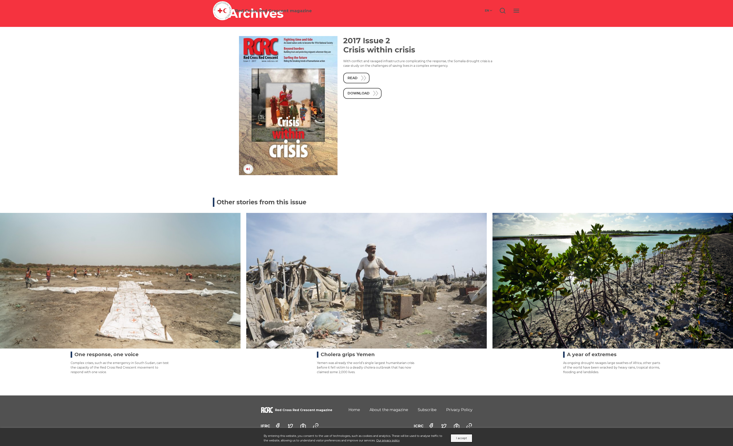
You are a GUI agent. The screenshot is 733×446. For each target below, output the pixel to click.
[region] (366, 437)
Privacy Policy (459, 409)
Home (354, 409)
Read (353, 78)
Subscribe (427, 409)
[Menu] (516, 10)
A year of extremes (592, 354)
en (487, 10)
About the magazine (389, 409)
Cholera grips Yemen (348, 354)
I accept (461, 438)
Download (359, 93)
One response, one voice (106, 354)
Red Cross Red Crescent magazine (273, 10)
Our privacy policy (388, 440)
